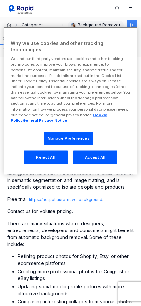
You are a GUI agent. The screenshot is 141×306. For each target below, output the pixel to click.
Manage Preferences (69, 138)
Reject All (45, 157)
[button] (130, 8)
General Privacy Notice (45, 120)
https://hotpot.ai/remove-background (65, 199)
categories (33, 25)
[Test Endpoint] (132, 25)
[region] (71, 100)
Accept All (95, 157)
